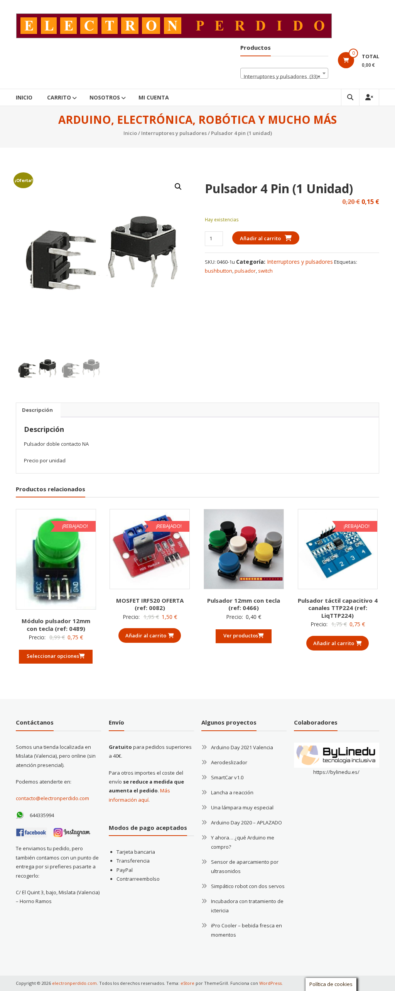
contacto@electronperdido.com (52, 798)
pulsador (245, 270)
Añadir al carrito (260, 238)
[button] (178, 187)
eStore (187, 983)
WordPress (270, 983)
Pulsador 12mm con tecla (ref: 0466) (243, 604)
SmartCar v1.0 (227, 777)
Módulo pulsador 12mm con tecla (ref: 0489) (56, 624)
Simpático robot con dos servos (248, 886)
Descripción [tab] (37, 409)
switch (265, 270)
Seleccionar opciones (53, 655)
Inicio (24, 97)
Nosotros (104, 97)
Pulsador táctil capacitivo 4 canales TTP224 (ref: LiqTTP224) (338, 608)
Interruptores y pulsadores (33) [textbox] (282, 76)
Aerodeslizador (229, 762)
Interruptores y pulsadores (174, 133)
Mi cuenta (153, 97)
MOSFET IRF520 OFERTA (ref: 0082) (150, 604)
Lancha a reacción (232, 792)
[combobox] (284, 73)
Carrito (59, 97)
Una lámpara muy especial (242, 807)
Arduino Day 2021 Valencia (242, 747)
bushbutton (218, 270)
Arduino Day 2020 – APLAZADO (246, 822)
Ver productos (240, 635)
